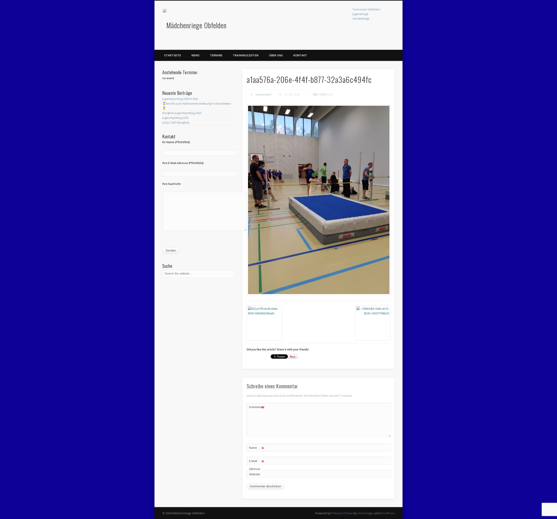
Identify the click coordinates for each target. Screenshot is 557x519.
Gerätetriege (360, 18)
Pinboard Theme (342, 513)
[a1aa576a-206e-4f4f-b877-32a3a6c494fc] (318, 199)
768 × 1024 (319, 94)
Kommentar (256, 407)
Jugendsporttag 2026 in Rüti (180, 99)
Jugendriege (360, 14)
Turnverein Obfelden (366, 9)
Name (256, 448)
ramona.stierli (263, 94)
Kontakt (300, 55)
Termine (216, 55)
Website (254, 474)
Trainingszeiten (245, 55)
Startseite (172, 55)
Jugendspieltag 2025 (175, 118)
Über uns (276, 55)
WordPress (387, 513)
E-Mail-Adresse (256, 464)
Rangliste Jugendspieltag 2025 (181, 113)
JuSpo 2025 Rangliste (176, 122)
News (195, 55)
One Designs (365, 513)
